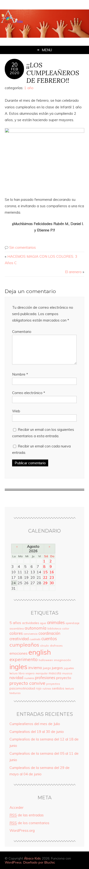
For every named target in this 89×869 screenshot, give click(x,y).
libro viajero (27, 673)
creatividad (19, 638)
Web (16, 411)
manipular (42, 673)
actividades (30, 623)
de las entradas (26, 815)
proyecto (63, 677)
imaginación (62, 660)
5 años (15, 622)
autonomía (36, 628)
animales (56, 622)
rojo (39, 688)
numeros (29, 678)
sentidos (58, 688)
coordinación (49, 633)
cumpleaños (24, 644)
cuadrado (35, 639)
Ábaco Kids (32, 858)
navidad (16, 677)
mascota (55, 673)
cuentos (49, 638)
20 (14, 64)
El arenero (73, 272)
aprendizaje (72, 623)
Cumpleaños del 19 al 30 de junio (36, 731)
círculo (44, 645)
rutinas (46, 688)
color (65, 628)
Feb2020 (14, 71)
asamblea (16, 628)
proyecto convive (27, 683)
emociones (18, 653)
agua (43, 623)
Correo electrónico (28, 393)
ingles (18, 666)
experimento (23, 659)
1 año (28, 88)
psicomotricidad (22, 688)
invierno (35, 667)
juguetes (69, 668)
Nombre (20, 374)
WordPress (13, 862)
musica (67, 673)
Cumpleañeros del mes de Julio (34, 724)
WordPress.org (22, 830)
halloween (46, 660)
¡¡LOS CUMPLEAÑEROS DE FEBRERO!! (52, 73)
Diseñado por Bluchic (39, 862)
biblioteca (54, 628)
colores (16, 633)
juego (47, 668)
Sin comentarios (22, 247)
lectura (13, 673)
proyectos (53, 683)
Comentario (21, 331)
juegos (57, 667)
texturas (15, 693)
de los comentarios (29, 823)
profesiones (45, 677)
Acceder (16, 807)
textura (69, 688)
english (39, 652)
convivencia (30, 633)
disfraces (56, 645)
